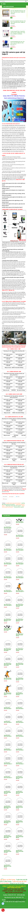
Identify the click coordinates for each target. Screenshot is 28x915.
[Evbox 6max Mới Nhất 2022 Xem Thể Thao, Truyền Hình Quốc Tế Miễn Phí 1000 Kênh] (5, 23)
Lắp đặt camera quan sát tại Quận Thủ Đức (19, 821)
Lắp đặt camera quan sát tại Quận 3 (8, 722)
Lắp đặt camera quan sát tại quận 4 (20, 722)
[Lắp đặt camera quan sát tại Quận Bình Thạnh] (8, 802)
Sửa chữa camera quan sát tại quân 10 (8, 591)
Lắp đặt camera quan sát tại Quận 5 (8, 736)
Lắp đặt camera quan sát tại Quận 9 (20, 749)
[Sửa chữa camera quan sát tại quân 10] (8, 586)
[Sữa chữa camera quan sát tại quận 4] (8, 545)
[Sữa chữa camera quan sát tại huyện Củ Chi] (8, 688)
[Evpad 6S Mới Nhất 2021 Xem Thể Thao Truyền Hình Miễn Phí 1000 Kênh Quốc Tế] (5, 43)
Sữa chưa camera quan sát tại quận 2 (20, 522)
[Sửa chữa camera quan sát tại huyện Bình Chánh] (8, 659)
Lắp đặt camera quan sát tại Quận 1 (8, 708)
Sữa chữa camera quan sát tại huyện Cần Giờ (19, 679)
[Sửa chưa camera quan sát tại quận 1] (8, 523)
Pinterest (5, 499)
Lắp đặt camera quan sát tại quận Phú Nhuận (7, 821)
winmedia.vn (23, 906)
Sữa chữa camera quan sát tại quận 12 (20, 591)
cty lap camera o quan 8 (19, 507)
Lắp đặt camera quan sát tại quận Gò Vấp (19, 807)
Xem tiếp (5, 534)
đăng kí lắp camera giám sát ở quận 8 (13, 505)
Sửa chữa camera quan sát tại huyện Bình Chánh (7, 664)
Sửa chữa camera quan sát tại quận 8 (7, 577)
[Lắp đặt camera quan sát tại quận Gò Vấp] (20, 802)
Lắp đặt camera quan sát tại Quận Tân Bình (7, 792)
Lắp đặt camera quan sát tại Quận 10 (8, 763)
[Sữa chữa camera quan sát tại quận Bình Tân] (20, 615)
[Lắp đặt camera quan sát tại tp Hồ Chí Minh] (20, 688)
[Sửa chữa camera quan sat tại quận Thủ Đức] (20, 644)
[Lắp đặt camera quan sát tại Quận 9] (20, 745)
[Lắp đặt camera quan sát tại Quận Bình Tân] (20, 787)
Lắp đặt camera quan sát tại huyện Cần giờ (7, 866)
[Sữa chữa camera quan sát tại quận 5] (20, 545)
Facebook (5, 496)
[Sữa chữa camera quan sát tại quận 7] (20, 558)
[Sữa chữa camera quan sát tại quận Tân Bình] (20, 600)
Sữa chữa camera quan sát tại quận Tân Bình (19, 605)
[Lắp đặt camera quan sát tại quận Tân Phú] (20, 772)
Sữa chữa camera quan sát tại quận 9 (20, 577)
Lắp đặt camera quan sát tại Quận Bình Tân (19, 792)
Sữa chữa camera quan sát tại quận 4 (7, 550)
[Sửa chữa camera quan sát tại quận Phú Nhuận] (8, 644)
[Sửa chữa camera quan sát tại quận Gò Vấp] (20, 629)
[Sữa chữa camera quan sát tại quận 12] (20, 586)
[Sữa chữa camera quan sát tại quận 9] (20, 572)
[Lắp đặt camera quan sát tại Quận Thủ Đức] (20, 816)
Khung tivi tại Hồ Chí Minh (17, 883)
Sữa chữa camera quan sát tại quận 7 (20, 563)
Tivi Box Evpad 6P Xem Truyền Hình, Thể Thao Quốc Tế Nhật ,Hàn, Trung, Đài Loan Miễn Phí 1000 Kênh (17, 32)
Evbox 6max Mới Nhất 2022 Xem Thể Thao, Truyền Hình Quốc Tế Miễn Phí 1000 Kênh (17, 22)
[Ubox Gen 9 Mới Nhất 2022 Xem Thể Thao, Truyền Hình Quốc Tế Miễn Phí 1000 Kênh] (5, 12)
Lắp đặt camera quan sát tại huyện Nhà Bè (19, 836)
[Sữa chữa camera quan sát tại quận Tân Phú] (8, 615)
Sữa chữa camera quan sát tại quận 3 (20, 536)
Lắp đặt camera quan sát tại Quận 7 (8, 749)
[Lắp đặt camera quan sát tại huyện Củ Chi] (20, 846)
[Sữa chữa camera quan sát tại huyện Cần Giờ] (20, 674)
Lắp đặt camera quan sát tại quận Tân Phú (19, 777)
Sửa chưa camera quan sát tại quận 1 (7, 528)
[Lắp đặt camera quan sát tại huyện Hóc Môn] (8, 846)
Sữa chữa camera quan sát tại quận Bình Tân (19, 620)
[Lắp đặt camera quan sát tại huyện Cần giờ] (8, 861)
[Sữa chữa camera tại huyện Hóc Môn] (8, 674)
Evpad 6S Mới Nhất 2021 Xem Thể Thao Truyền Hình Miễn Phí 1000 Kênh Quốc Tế (17, 43)
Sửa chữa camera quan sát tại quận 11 (8, 605)
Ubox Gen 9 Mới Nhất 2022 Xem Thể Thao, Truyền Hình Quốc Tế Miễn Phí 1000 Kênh (17, 12)
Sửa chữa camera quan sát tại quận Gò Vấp (19, 634)
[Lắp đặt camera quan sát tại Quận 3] (8, 717)
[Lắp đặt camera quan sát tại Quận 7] (8, 745)
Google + (12, 496)
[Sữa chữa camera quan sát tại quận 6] (8, 558)
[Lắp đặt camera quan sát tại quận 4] (20, 717)
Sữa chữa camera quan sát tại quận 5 (20, 550)
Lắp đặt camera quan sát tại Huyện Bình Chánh (7, 836)
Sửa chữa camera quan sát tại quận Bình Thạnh (7, 629)
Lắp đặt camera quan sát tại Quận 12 (8, 777)
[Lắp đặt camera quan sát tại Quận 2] (20, 703)
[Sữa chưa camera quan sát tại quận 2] (20, 520)
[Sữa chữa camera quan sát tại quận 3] (20, 531)
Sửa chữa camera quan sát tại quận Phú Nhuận (7, 649)
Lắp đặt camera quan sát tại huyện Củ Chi (19, 851)
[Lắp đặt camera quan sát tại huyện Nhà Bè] (20, 831)
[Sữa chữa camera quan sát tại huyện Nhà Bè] (20, 659)
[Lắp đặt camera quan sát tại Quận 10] (8, 758)
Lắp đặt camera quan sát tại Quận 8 (13, 503)
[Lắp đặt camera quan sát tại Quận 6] (20, 731)
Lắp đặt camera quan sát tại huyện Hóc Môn (7, 851)
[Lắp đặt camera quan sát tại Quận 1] (8, 703)
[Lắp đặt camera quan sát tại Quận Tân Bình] (8, 787)
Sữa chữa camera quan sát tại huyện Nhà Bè (19, 664)
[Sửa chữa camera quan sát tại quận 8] (8, 572)
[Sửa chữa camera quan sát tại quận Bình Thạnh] (8, 626)
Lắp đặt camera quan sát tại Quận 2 (20, 708)
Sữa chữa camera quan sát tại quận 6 (7, 563)
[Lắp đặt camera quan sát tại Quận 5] (8, 731)
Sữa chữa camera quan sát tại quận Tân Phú (7, 620)
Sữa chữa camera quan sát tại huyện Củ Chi (7, 693)
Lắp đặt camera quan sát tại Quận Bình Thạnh (7, 807)
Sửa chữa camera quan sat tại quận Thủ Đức (19, 649)
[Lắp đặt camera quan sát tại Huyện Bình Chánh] (8, 831)
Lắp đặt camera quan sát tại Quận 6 (20, 736)
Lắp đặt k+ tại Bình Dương (7, 879)
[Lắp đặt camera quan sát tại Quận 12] (8, 772)
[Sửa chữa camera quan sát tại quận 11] (8, 600)
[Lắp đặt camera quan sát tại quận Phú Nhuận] (8, 816)
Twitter (18, 496)
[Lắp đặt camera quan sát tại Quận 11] (20, 758)
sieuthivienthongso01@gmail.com (16, 900)
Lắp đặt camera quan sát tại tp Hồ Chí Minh (19, 693)
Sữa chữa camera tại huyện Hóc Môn (7, 679)
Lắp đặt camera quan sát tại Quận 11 (20, 763)
